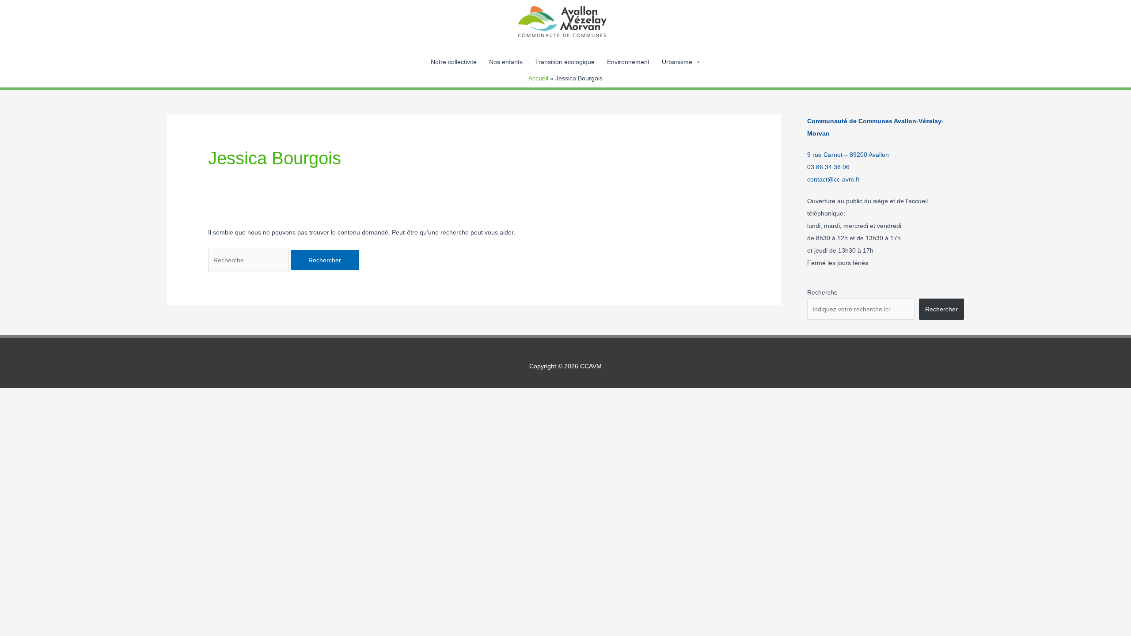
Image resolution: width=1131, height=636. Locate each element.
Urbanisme (677, 61)
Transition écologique (565, 61)
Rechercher (941, 309)
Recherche (822, 292)
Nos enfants (506, 61)
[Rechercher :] (249, 260)
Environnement (628, 61)
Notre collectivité (454, 61)
